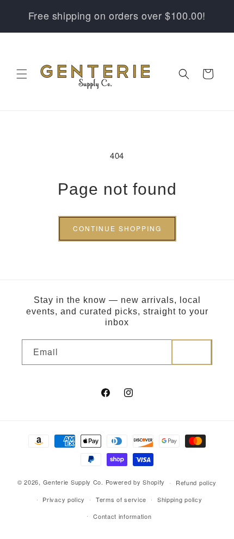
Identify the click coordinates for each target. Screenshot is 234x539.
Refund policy (196, 482)
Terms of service (121, 499)
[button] (22, 74)
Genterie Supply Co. (73, 482)
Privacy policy (63, 499)
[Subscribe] (191, 352)
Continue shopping (117, 228)
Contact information (122, 516)
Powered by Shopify (135, 482)
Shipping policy (179, 499)
